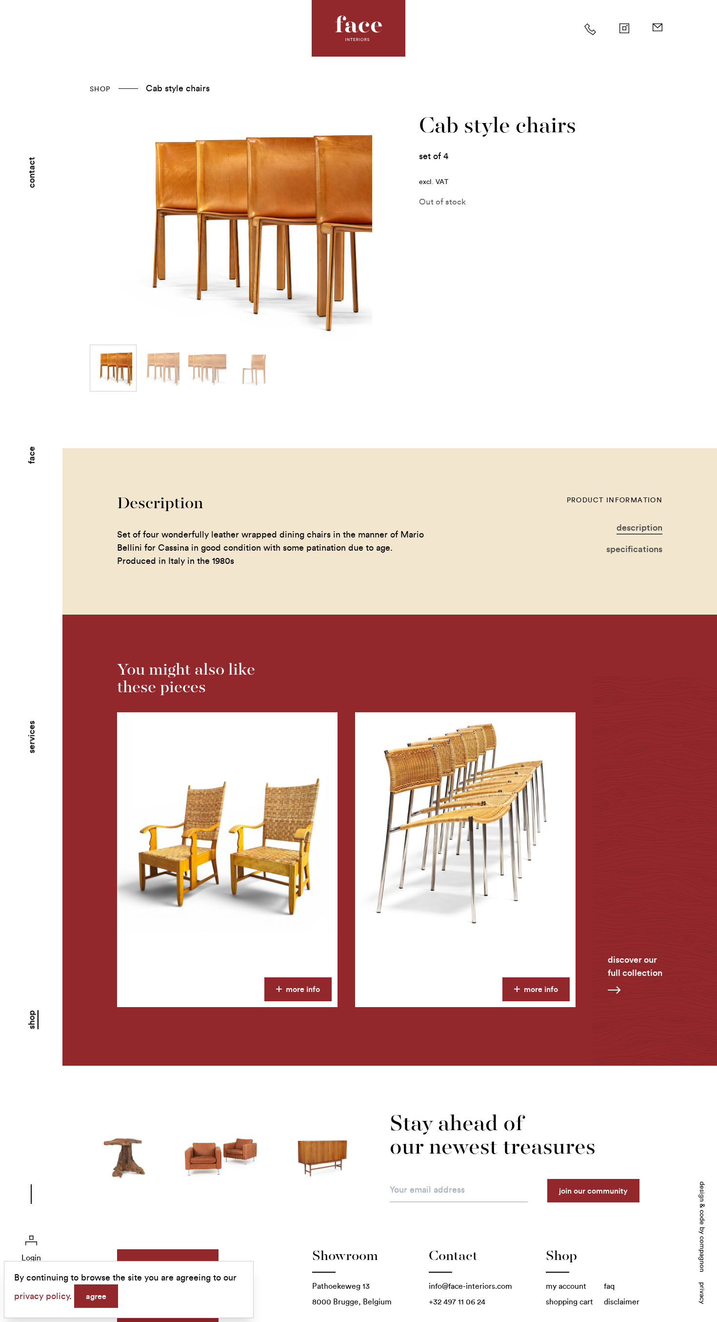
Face (31, 455)
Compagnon (702, 1254)
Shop (31, 1019)
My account (566, 1286)
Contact (31, 172)
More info (302, 989)
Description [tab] (639, 527)
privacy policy (41, 1296)
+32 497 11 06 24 (457, 1301)
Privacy (702, 1293)
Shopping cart (569, 1301)
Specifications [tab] (634, 549)
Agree (96, 1296)
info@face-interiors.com (470, 1286)
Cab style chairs (178, 88)
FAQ (609, 1286)
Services (31, 737)
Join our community (593, 1191)
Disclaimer (621, 1301)
